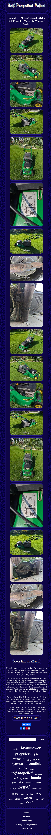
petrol (24, 787)
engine (29, 782)
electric (30, 802)
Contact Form (26, 821)
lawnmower (31, 748)
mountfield (33, 763)
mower (18, 758)
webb (42, 799)
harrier (15, 749)
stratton (30, 794)
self (38, 792)
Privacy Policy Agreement (26, 825)
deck (11, 799)
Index (26, 813)
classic (18, 798)
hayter (36, 759)
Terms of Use (26, 829)
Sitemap (26, 817)
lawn (28, 798)
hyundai (17, 763)
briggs (32, 769)
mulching (38, 774)
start (15, 778)
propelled (23, 753)
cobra (29, 760)
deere (15, 793)
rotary (13, 788)
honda (36, 778)
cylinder (24, 778)
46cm (21, 803)
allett (34, 788)
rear (38, 782)
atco (22, 794)
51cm (36, 799)
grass (14, 783)
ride (21, 782)
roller (23, 768)
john (36, 754)
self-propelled (22, 773)
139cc (41, 789)
